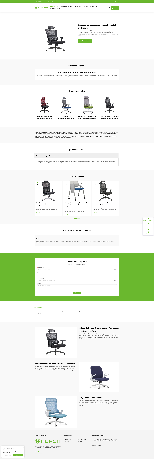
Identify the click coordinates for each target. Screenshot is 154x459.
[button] (75, 218)
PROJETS (85, 6)
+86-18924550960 (40, 1)
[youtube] (115, 1)
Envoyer (77, 292)
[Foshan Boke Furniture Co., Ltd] (41, 7)
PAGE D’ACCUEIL (54, 6)
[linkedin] (118, 1)
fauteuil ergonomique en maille (64, 311)
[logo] (48, 441)
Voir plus (38, 212)
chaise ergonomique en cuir (81, 311)
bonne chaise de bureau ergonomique (46, 311)
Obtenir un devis (114, 7)
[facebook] (117, 1)
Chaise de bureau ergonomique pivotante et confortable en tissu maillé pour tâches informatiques (66, 118)
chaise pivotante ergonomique (98, 311)
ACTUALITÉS (93, 6)
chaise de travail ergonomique (44, 314)
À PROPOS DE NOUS (66, 6)
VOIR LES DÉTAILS (45, 104)
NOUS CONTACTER (55, 8)
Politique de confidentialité (88, 456)
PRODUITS (77, 6)
